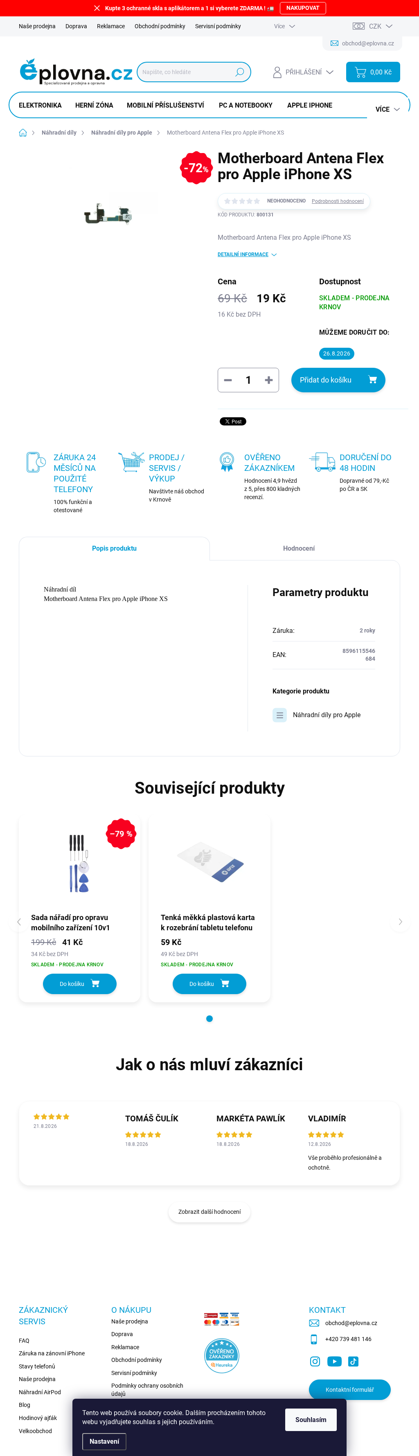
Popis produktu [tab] (114, 548)
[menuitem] (43, 105)
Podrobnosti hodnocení (338, 201)
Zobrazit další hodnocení (209, 1211)
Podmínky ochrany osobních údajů (147, 1389)
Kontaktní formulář (350, 1389)
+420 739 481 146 (348, 1339)
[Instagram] (315, 1360)
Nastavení (104, 1441)
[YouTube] (334, 1360)
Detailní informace (243, 254)
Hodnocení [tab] (299, 548)
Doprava (76, 26)
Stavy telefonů (37, 1366)
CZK (375, 26)
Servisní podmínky (218, 26)
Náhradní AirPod (40, 1392)
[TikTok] (353, 1360)
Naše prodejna (37, 26)
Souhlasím (311, 1420)
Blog (24, 1405)
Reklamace (111, 26)
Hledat (240, 72)
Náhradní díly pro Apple (326, 715)
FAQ (24, 1340)
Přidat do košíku (325, 380)
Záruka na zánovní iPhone (52, 1353)
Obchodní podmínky (160, 26)
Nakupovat (303, 8)
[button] (209, 1018)
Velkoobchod (35, 1431)
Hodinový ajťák (38, 1418)
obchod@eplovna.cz (351, 1323)
